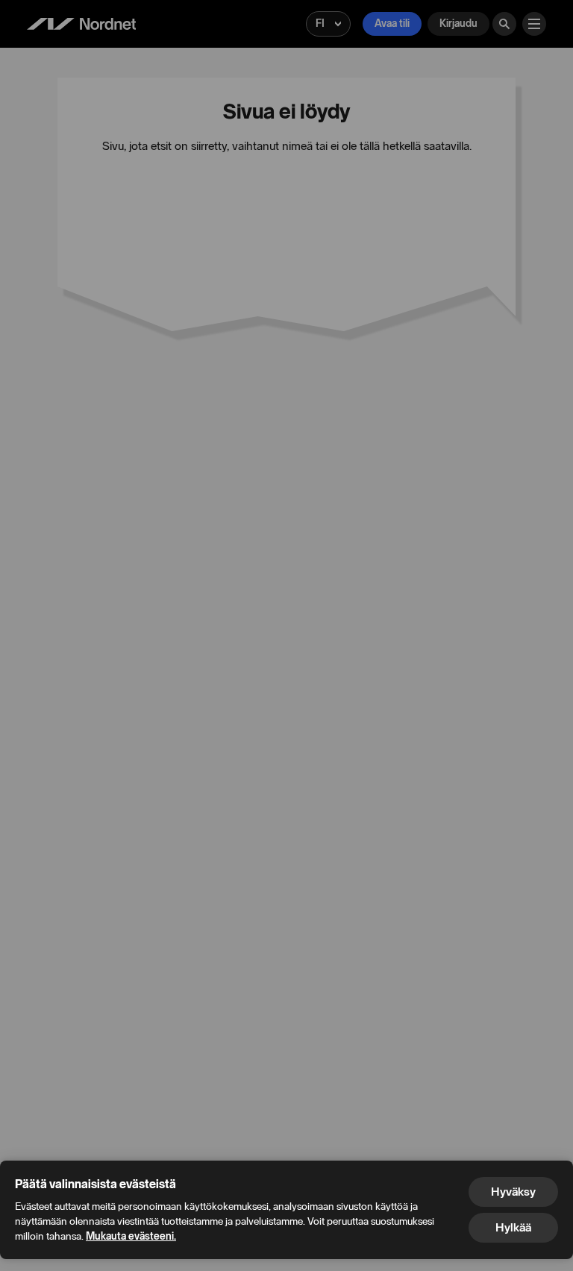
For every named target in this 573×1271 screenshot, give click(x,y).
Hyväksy (513, 1191)
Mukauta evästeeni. (131, 1236)
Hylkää (513, 1227)
